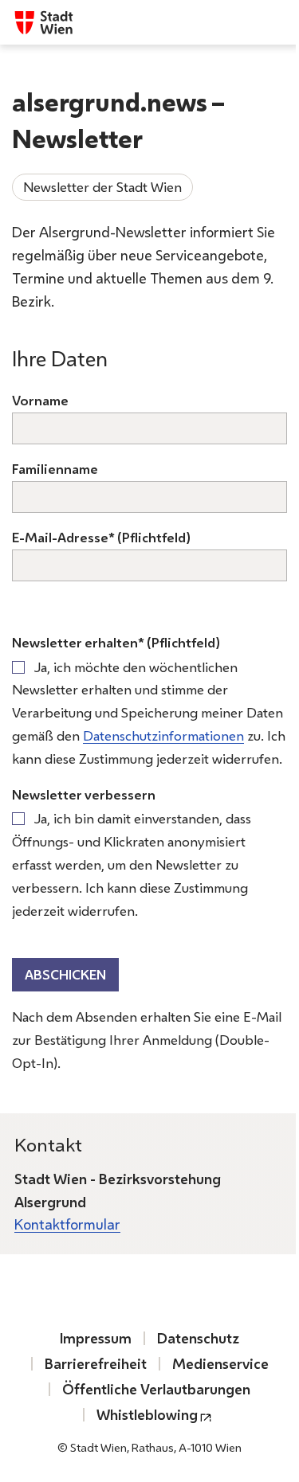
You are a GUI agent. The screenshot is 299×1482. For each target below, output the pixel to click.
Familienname (55, 468)
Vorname (40, 400)
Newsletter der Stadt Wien (102, 187)
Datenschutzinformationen (163, 735)
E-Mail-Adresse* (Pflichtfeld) (101, 537)
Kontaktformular (67, 1224)
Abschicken (65, 974)
